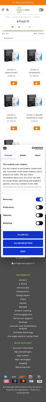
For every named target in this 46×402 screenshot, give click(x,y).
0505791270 (24, 258)
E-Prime (23, 284)
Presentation (23, 291)
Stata (23, 299)
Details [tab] (23, 155)
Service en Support (23, 318)
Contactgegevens (23, 314)
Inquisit (23, 303)
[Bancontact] (31, 381)
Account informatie (23, 348)
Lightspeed (23, 390)
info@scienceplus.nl (24, 263)
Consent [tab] (8, 155)
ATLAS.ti (23, 280)
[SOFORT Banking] (22, 377)
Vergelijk (23, 363)
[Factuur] (39, 377)
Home (7, 17)
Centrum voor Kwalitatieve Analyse (23, 327)
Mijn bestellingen (23, 352)
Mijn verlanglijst (23, 359)
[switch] (39, 207)
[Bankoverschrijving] (14, 377)
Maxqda (23, 307)
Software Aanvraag (23, 332)
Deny (23, 251)
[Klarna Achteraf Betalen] (6, 381)
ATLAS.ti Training (23, 310)
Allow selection (23, 243)
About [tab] (38, 155)
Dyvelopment (23, 393)
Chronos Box (23, 287)
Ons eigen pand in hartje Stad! (23, 336)
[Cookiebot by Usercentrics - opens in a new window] (32, 148)
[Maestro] (15, 381)
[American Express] (6, 377)
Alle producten (23, 367)
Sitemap (23, 322)
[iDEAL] (30, 377)
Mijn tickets (23, 355)
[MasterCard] (23, 381)
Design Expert (23, 295)
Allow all (23, 235)
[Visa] (39, 381)
